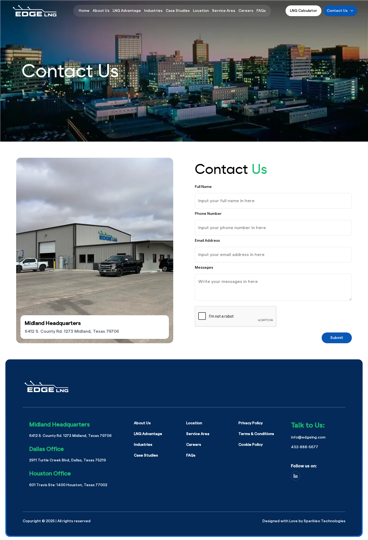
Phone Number (208, 214)
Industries (153, 11)
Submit (336, 338)
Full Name (203, 187)
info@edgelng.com (308, 437)
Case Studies (178, 11)
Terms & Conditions (256, 434)
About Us (101, 11)
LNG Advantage (127, 11)
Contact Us (337, 11)
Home (84, 11)
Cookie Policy (250, 445)
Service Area (223, 11)
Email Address (207, 241)
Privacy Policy (250, 423)
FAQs (261, 11)
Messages (204, 267)
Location (201, 11)
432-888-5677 (304, 447)
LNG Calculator (303, 11)
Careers (245, 11)
